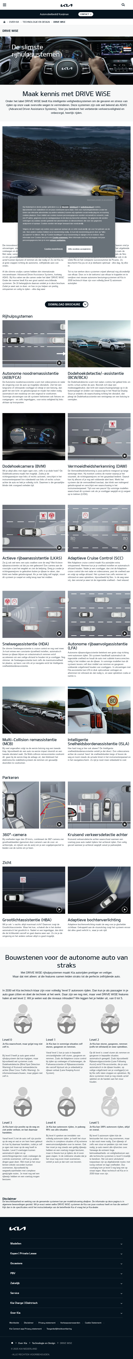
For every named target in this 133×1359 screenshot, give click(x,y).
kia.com (65, 207)
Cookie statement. (60, 237)
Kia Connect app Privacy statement (25, 1329)
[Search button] (123, 4)
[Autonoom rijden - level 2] (110, 1019)
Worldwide (14, 1323)
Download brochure (64, 304)
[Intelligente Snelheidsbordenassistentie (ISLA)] (99, 711)
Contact (84, 14)
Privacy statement (46, 1323)
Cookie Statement (93, 1323)
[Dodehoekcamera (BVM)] (33, 437)
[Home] (12, 1343)
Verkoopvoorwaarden (70, 1323)
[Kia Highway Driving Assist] (33, 711)
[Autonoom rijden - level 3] (22, 1102)
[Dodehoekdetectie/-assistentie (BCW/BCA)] (99, 344)
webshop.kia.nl (87, 207)
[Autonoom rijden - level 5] (110, 1102)
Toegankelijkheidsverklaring (59, 1329)
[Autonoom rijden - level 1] (66, 1019)
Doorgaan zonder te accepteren (100, 200)
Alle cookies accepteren (79, 249)
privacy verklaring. (58, 240)
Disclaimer (29, 1323)
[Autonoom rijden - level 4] (66, 1102)
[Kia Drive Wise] (66, 174)
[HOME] (4, 22)
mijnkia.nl (74, 207)
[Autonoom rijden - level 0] (22, 1019)
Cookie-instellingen (53, 249)
